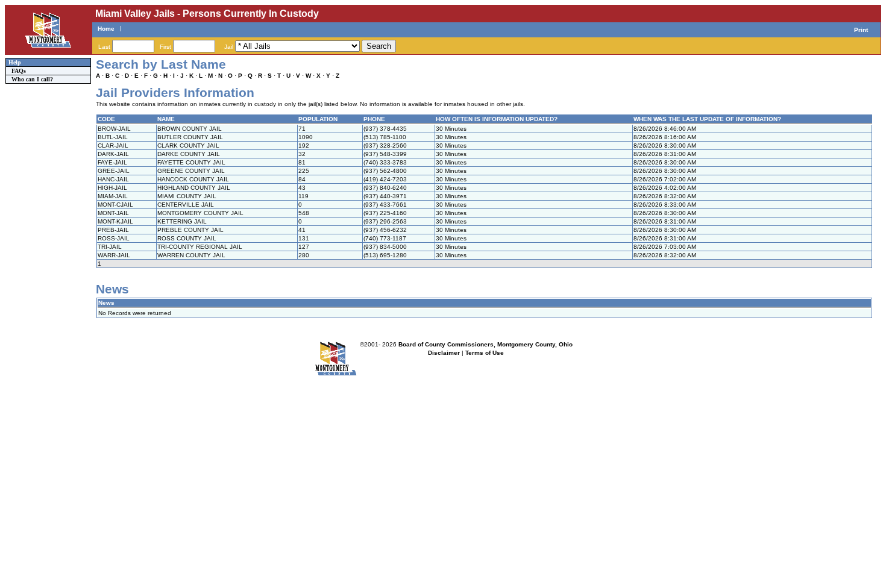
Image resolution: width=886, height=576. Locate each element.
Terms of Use (484, 352)
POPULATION (318, 119)
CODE (106, 119)
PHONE (374, 119)
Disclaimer (444, 352)
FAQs (18, 70)
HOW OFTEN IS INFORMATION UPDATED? (497, 119)
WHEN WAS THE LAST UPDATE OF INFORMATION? (707, 119)
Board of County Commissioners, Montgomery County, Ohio (485, 344)
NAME (166, 119)
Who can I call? (32, 79)
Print (861, 30)
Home (106, 28)
